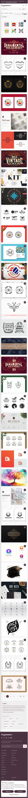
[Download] (22, 21)
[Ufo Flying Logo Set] (14, 215)
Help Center (13, 764)
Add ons (3, 762)
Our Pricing (13, 753)
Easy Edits (13, 757)
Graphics (6, 13)
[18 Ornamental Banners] (14, 365)
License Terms (4, 780)
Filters (5, 16)
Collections (3, 769)
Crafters (2, 757)
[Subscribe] (25, 746)
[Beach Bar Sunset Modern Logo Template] (14, 140)
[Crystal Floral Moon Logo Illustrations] (14, 515)
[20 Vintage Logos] (14, 158)
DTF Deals (3, 774)
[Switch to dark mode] (23, 5)
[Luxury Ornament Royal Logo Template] (14, 533)
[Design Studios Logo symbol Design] (14, 458)
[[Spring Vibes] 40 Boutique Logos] (14, 421)
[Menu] (26, 5)
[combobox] (10, 9)
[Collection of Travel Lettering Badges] (14, 327)
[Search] (20, 9)
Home (2, 13)
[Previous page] (4, 696)
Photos (2, 764)
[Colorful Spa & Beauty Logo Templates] (14, 552)
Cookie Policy (6, 788)
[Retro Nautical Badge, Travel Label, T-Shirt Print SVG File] (14, 196)
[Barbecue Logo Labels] (14, 102)
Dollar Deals (3, 771)
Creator (13, 755)
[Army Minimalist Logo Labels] (14, 383)
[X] (8, 737)
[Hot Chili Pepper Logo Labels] (14, 233)
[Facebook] (4, 737)
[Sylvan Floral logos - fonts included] (14, 121)
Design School (14, 760)
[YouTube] (11, 737)
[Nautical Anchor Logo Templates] (14, 646)
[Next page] (23, 696)
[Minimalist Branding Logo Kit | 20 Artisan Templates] (14, 608)
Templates (3, 767)
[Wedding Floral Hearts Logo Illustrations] (14, 65)
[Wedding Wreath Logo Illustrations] (14, 290)
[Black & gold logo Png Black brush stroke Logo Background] (14, 571)
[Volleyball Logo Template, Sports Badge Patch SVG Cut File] (14, 271)
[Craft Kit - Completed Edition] (14, 177)
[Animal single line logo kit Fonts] (14, 496)
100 (20, 696)
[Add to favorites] (25, 21)
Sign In (12, 780)
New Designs (3, 755)
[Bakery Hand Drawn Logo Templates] (14, 683)
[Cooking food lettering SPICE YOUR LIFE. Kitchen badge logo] (14, 627)
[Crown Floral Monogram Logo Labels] (14, 83)
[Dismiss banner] (26, 2)
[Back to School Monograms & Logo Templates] (14, 27)
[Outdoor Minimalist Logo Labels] (14, 440)
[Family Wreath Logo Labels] (14, 665)
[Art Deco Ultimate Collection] (14, 590)
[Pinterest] (6, 737)
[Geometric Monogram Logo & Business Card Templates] (14, 252)
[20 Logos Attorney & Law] (14, 346)
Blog (12, 762)
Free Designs (3, 753)
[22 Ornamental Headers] (14, 46)
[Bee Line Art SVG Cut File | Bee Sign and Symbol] (14, 308)
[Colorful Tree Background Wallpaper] (14, 477)
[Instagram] (1, 737)
